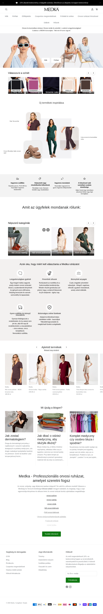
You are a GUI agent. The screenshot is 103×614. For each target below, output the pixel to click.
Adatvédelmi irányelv (45, 560)
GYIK (8, 556)
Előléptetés (26, 16)
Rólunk (56, 23)
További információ (51, 534)
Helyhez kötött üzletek (14, 570)
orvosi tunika (51, 525)
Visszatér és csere (45, 566)
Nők (6, 16)
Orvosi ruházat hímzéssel (88, 16)
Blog (7, 560)
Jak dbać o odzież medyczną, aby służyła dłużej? (49, 439)
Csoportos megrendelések (45, 16)
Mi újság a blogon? (51, 407)
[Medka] (51, 9)
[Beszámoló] (92, 9)
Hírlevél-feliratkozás (13, 573)
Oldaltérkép (42, 570)
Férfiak (15, 16)
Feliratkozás (72, 580)
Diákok (46, 23)
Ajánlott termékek (51, 347)
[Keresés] (6, 9)
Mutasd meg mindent (51, 350)
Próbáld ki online (67, 16)
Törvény (41, 556)
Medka (13, 603)
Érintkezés (10, 563)
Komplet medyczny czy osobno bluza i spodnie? (82, 439)
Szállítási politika (44, 563)
